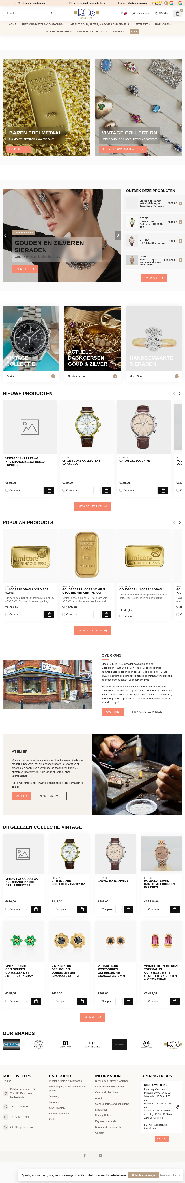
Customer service (137, 3)
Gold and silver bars (106, 1092)
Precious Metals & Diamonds (42, 24)
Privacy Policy (103, 1115)
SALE (134, 31)
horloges (162, 24)
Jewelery (141, 24)
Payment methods (105, 1121)
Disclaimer (101, 1109)
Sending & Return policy (109, 1126)
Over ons (112, 711)
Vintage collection (91, 31)
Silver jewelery (57, 31)
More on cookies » (170, 1175)
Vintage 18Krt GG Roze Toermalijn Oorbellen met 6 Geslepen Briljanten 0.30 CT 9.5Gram (161, 973)
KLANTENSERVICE (51, 795)
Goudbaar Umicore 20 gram (140, 589)
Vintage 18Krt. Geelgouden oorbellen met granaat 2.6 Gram (65, 971)
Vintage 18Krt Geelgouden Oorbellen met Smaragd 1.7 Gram (19, 971)
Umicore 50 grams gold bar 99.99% (26, 591)
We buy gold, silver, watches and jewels (99, 24)
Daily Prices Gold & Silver (109, 1086)
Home (12, 24)
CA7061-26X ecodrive (134, 460)
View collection (90, 506)
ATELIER (21, 795)
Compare (14, 490)
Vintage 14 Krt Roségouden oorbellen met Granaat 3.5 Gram (111, 971)
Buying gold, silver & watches (111, 1080)
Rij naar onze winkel (147, 711)
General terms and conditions (112, 1103)
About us (100, 1098)
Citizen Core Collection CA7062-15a (81, 462)
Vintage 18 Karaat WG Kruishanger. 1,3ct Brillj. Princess (25, 462)
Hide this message (143, 1175)
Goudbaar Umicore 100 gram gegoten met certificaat (84, 591)
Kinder (117, 31)
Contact (99, 1132)
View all (152, 277)
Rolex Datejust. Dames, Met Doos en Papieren (159, 884)
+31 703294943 (19, 1106)
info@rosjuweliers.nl (21, 1127)
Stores (121, 3)
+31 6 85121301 (19, 1116)
